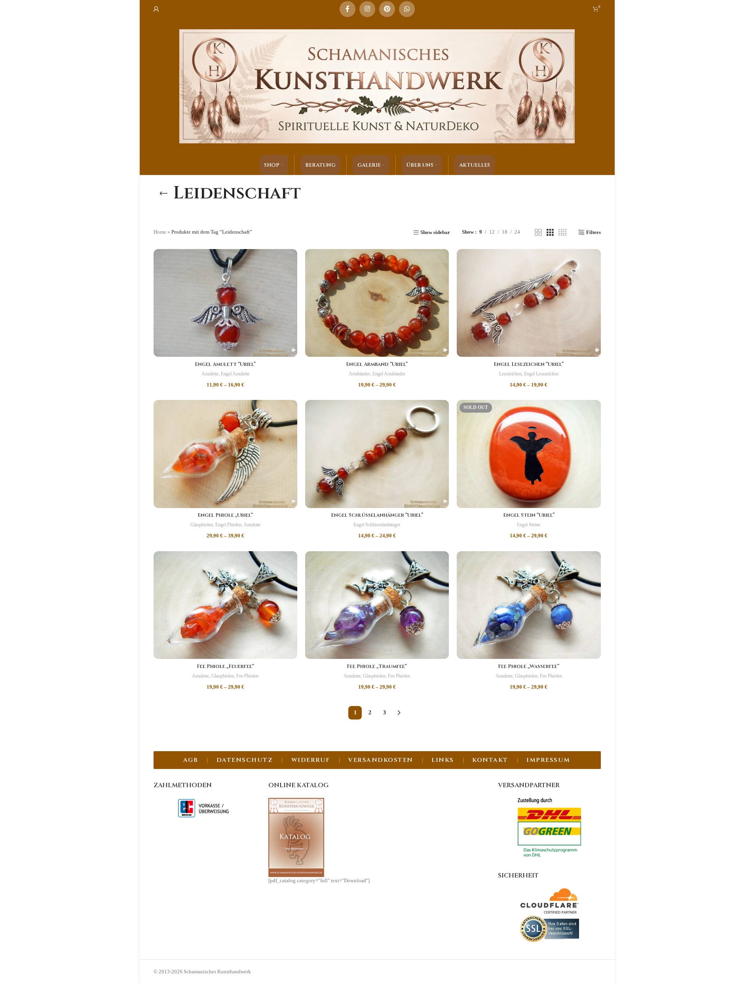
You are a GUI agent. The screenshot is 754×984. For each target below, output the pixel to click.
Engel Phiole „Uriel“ (225, 515)
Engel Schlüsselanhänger (376, 524)
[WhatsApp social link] (407, 9)
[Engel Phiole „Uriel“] (225, 454)
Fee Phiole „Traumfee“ (377, 666)
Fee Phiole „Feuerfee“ (225, 666)
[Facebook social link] (347, 9)
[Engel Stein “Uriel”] (528, 454)
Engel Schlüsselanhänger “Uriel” (377, 515)
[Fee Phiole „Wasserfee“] (528, 605)
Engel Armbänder (388, 374)
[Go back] (163, 193)
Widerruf (310, 760)
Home (160, 232)
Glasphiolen (201, 524)
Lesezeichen (510, 374)
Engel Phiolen (228, 524)
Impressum (548, 760)
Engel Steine (528, 524)
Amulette (209, 374)
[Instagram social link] (367, 9)
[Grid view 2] (538, 232)
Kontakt (490, 760)
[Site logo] (377, 86)
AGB (190, 760)
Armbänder (359, 374)
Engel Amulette (235, 374)
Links (442, 760)
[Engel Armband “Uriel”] (377, 303)
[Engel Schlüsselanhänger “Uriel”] (377, 454)
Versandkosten (380, 760)
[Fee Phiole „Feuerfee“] (225, 605)
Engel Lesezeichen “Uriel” (529, 364)
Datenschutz (245, 760)
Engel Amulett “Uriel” (225, 364)
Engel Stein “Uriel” (529, 515)
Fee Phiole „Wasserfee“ (528, 666)
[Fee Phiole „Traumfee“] (377, 605)
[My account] (156, 9)
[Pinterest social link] (387, 9)
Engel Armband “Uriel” (377, 364)
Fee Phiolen (247, 676)
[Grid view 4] (562, 232)
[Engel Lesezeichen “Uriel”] (528, 303)
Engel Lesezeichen (541, 374)
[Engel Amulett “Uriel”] (225, 303)
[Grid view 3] (550, 232)
